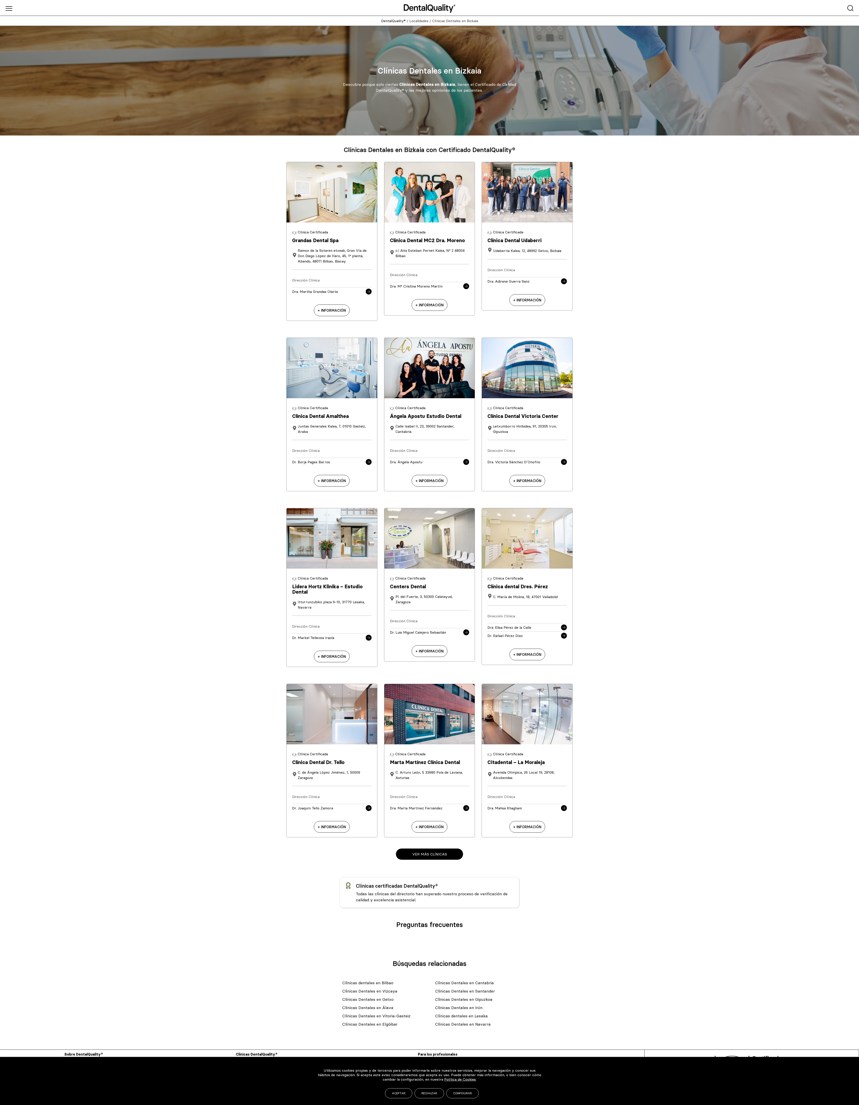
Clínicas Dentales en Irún (459, 1007)
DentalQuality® (393, 21)
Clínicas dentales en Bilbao (367, 982)
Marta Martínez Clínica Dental (425, 762)
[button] (429, 854)
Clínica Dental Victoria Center (522, 416)
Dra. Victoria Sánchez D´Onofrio (513, 462)
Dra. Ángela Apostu (406, 462)
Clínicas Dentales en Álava (367, 1007)
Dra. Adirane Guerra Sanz (508, 281)
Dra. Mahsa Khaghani (504, 808)
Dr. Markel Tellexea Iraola (313, 637)
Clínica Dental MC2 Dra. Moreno (427, 240)
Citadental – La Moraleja (516, 762)
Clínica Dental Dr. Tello (318, 762)
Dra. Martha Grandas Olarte (315, 291)
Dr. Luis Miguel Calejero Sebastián (418, 632)
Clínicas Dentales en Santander (465, 991)
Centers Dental (408, 587)
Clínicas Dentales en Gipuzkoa (463, 999)
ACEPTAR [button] (398, 1093)
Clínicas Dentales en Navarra (463, 1024)
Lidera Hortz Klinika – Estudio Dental (327, 589)
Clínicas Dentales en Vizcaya (369, 991)
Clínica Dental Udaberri (514, 240)
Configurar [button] (462, 1093)
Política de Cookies (460, 1079)
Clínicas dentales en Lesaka (461, 1015)
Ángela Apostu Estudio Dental (425, 416)
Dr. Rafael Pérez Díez (505, 635)
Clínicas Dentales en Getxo (367, 999)
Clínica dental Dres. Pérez (517, 587)
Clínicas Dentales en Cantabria (464, 982)
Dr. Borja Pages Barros (311, 462)
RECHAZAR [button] (429, 1093)
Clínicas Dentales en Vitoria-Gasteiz (376, 1015)
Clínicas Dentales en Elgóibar (370, 1024)
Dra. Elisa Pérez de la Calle (509, 627)
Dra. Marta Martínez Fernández (416, 808)
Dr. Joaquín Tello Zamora (312, 808)
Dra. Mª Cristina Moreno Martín (416, 286)
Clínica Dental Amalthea (320, 416)
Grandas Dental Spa (315, 240)
